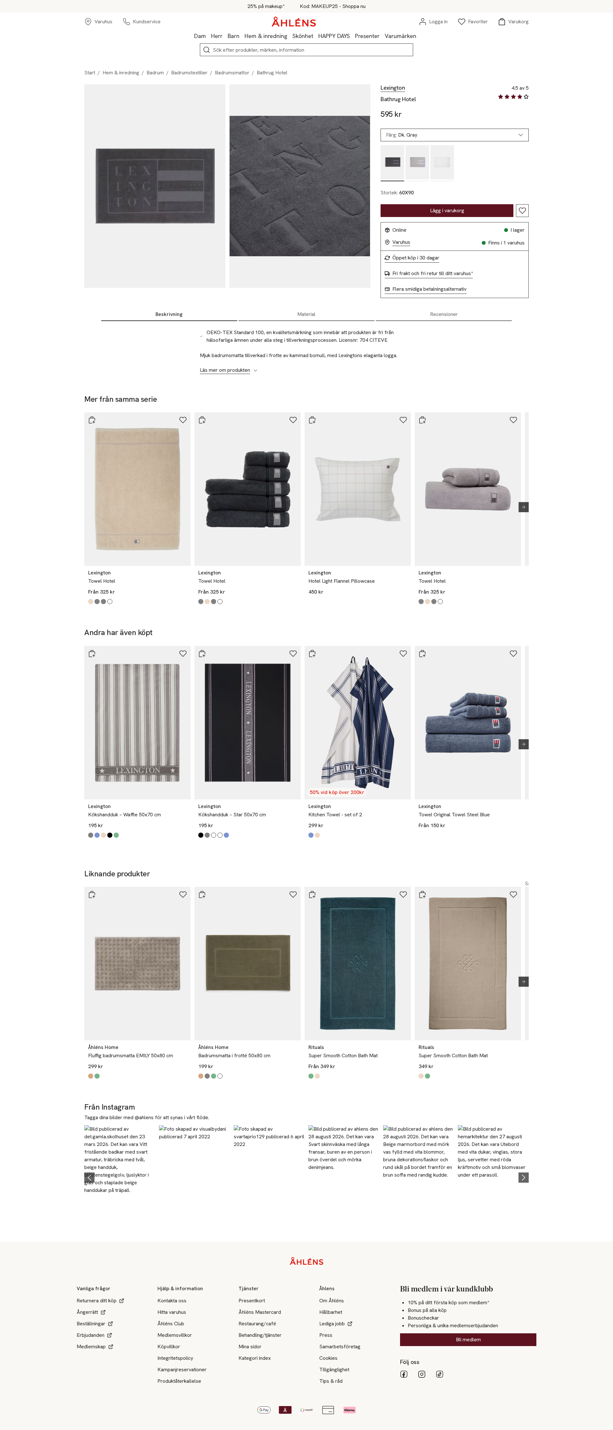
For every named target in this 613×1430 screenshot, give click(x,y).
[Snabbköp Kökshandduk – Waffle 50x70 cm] (92, 653)
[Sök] (206, 50)
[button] (119, 1176)
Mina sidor (249, 1346)
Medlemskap (91, 1346)
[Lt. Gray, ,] (417, 163)
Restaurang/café (257, 1323)
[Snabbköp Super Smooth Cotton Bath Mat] (312, 894)
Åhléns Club (170, 1323)
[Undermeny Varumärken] (419, 36)
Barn (233, 36)
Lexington (393, 88)
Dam (200, 36)
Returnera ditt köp (97, 1300)
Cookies (328, 1358)
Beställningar (91, 1323)
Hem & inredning (266, 36)
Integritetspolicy (175, 1358)
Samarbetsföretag (339, 1346)
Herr (217, 36)
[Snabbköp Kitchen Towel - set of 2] (312, 653)
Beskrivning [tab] (169, 314)
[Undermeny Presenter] (382, 36)
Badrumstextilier (189, 72)
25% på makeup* (265, 6)
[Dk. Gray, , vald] (392, 163)
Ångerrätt (87, 1312)
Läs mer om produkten (225, 370)
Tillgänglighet (334, 1369)
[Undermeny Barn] (242, 36)
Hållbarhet (330, 1312)
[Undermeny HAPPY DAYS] (352, 36)
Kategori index (254, 1358)
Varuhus (401, 242)
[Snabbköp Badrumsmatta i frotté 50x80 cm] (202, 894)
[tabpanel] (306, 348)
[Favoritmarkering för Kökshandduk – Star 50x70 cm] (293, 653)
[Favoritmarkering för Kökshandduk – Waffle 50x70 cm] (183, 653)
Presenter (367, 36)
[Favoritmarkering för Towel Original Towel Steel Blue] (513, 653)
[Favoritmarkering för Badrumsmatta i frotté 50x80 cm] (293, 894)
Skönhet (302, 36)
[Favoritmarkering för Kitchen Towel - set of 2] (403, 653)
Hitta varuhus (171, 1312)
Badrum (155, 72)
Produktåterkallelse (179, 1381)
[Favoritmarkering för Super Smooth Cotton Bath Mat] (403, 894)
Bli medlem (468, 1339)
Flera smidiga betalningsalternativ (429, 289)
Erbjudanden (90, 1335)
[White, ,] (442, 163)
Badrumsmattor (232, 72)
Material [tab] (306, 314)
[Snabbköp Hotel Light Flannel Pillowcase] (312, 420)
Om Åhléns (331, 1300)
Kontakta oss (171, 1300)
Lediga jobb (332, 1323)
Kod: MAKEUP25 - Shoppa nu (333, 6)
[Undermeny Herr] (225, 36)
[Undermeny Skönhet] (315, 36)
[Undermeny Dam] (208, 36)
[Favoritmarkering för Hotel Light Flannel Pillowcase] (403, 420)
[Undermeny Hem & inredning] (290, 36)
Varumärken (400, 36)
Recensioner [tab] (444, 314)
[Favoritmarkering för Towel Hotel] (183, 420)
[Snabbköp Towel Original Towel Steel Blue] (422, 653)
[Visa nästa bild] (521, 507)
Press (325, 1335)
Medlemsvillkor (174, 1335)
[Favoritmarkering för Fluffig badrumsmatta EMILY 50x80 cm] (183, 894)
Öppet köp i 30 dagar (415, 258)
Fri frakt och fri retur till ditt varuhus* (432, 273)
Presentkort (251, 1300)
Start (89, 72)
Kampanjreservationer (182, 1369)
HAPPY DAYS (334, 36)
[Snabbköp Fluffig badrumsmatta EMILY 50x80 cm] (92, 894)
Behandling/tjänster (260, 1335)
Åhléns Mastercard (259, 1312)
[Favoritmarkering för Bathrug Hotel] (522, 210)
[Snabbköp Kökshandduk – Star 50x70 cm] (202, 653)
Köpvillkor (168, 1346)
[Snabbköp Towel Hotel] (92, 420)
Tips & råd (331, 1381)
